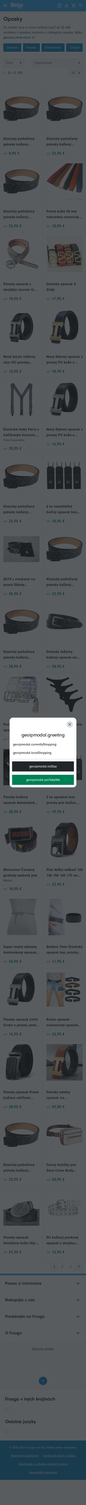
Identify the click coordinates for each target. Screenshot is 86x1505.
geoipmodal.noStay (43, 766)
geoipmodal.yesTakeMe (43, 780)
